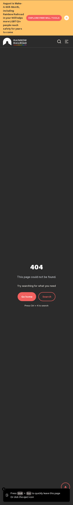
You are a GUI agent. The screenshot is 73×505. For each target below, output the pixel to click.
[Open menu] (66, 41)
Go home (26, 296)
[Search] (59, 41)
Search (46, 296)
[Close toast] (4, 489)
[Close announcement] (66, 18)
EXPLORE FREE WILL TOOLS (44, 17)
